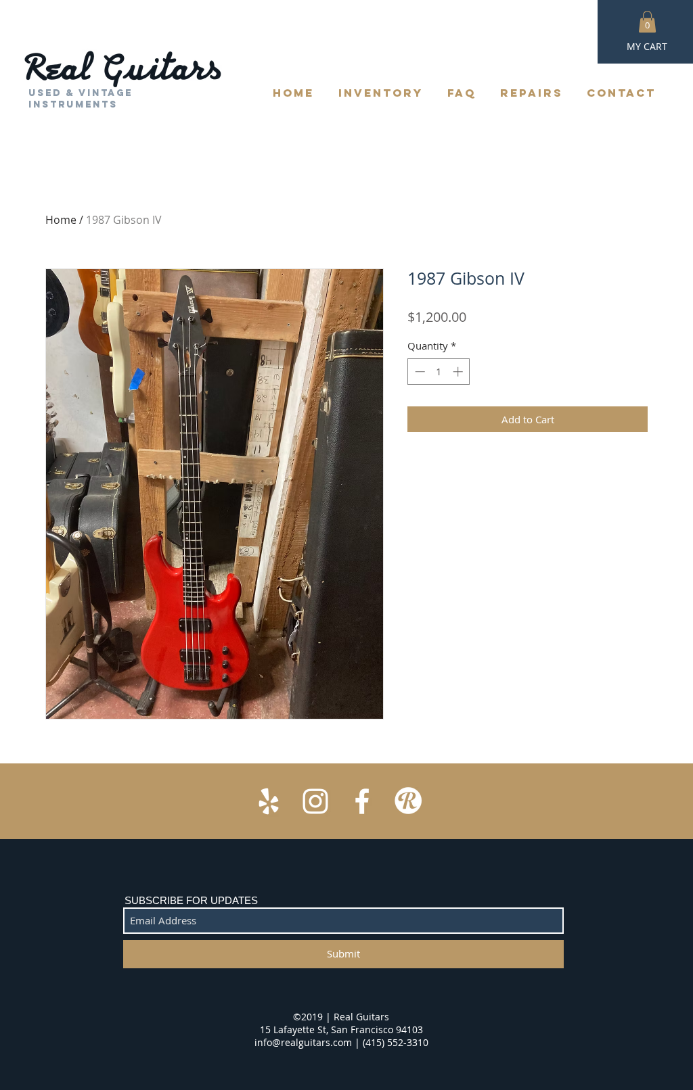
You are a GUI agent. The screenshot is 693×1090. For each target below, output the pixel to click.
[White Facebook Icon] (362, 801)
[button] (647, 21)
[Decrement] (418, 371)
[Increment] (459, 371)
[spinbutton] (439, 371)
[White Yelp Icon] (269, 801)
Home (60, 219)
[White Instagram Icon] (315, 801)
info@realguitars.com (303, 1042)
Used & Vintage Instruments (80, 98)
